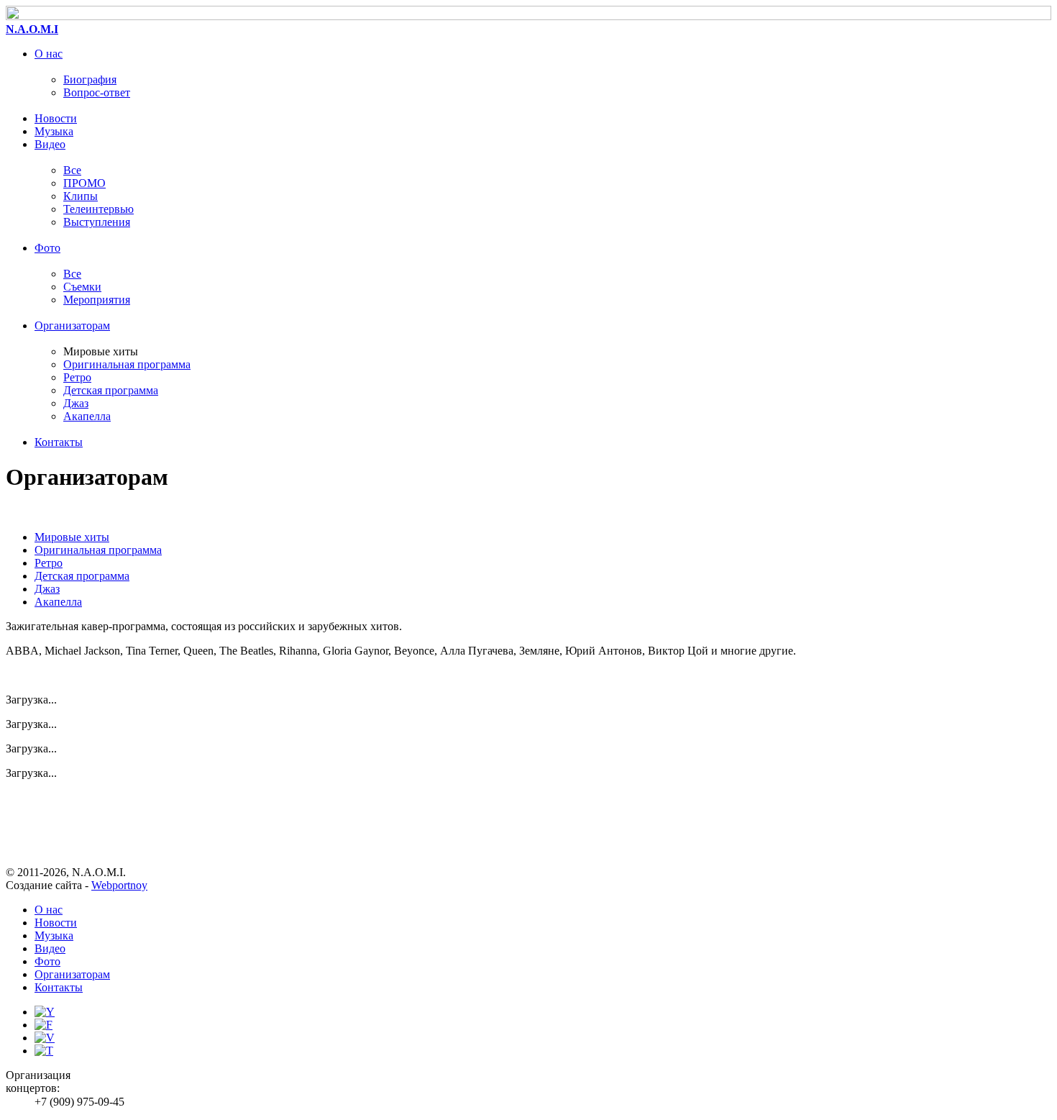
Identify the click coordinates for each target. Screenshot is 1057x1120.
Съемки (82, 287)
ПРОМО (84, 183)
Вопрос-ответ (96, 92)
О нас (49, 53)
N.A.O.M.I (32, 29)
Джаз (75, 403)
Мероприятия (96, 299)
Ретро (77, 377)
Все (72, 170)
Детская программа (110, 390)
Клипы (80, 196)
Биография (89, 79)
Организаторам (72, 325)
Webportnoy (119, 885)
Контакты (59, 442)
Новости (56, 118)
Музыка (54, 131)
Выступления (96, 222)
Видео (50, 144)
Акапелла (87, 416)
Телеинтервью (98, 209)
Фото (47, 248)
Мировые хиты (72, 537)
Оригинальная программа (127, 364)
